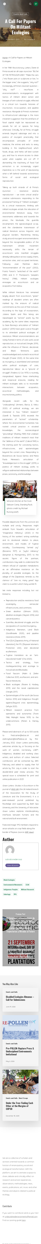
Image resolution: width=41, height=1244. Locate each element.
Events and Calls (20, 14)
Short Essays (23, 1098)
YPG (15, 894)
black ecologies (9, 880)
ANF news (29, 832)
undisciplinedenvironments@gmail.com (21, 1216)
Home (5, 58)
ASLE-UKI (15, 789)
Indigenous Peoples (11, 889)
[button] (36, 4)
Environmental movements (13, 884)
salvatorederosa (13, 859)
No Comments (29, 39)
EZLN (27, 884)
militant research (27, 889)
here (24, 1220)
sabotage (7, 894)
